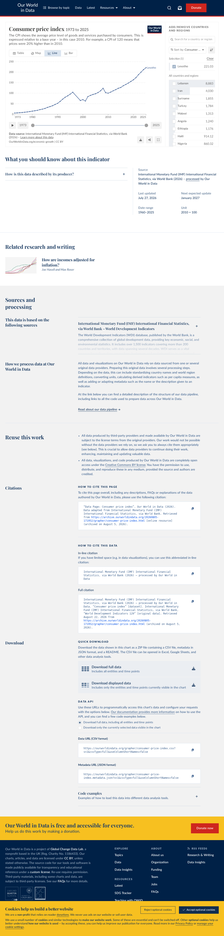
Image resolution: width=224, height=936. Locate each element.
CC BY (59, 141)
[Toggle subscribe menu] (179, 7)
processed (193, 179)
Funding (156, 869)
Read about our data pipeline (97, 409)
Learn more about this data (36, 137)
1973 (22, 125)
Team (154, 877)
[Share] (149, 139)
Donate (196, 7)
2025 (156, 125)
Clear (210, 58)
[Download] (140, 139)
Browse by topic (59, 7)
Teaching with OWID (129, 900)
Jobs (154, 884)
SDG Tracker (123, 893)
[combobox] (169, 8)
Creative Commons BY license (125, 465)
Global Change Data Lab (67, 849)
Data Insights (123, 869)
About (127, 7)
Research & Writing (200, 855)
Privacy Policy (184, 923)
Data (78, 7)
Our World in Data (28, 8)
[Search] (169, 8)
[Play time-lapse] (12, 125)
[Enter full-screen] (158, 139)
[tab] (18, 53)
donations (63, 915)
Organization (159, 862)
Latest (91, 7)
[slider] (32, 125)
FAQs (61, 881)
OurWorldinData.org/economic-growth (31, 141)
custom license (40, 872)
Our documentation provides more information (143, 712)
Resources (107, 7)
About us (157, 855)
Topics (119, 855)
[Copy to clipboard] (188, 508)
